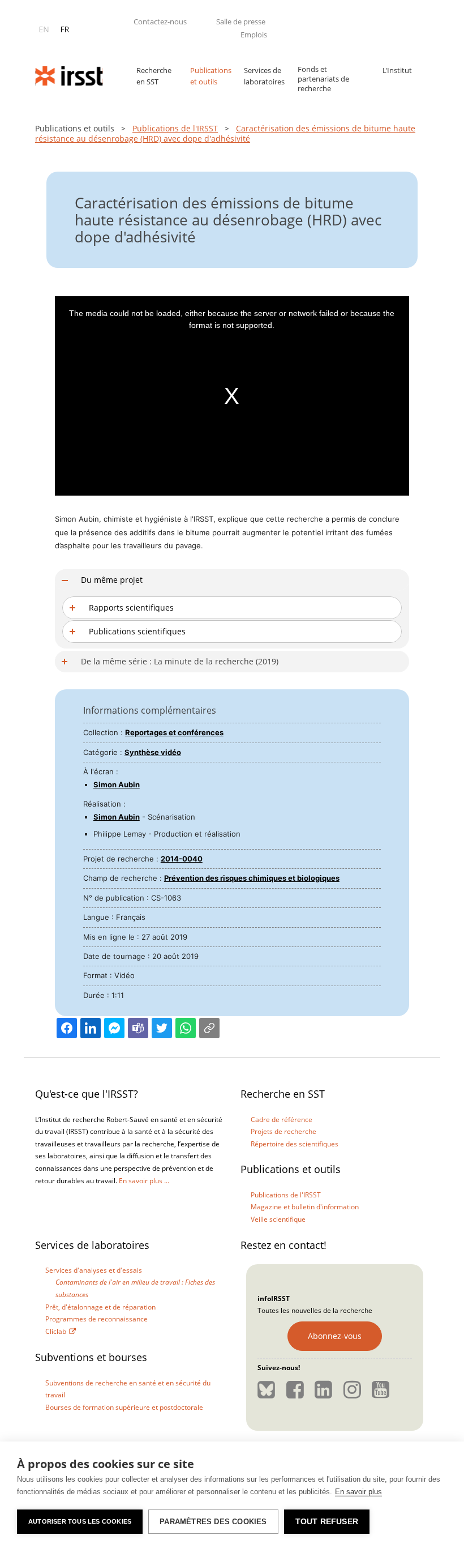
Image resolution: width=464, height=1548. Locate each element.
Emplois (253, 34)
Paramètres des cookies (213, 1521)
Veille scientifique (278, 1219)
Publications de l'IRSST (175, 128)
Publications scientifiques (137, 631)
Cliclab (55, 1331)
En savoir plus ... (144, 1180)
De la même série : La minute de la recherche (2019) (179, 661)
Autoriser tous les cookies (79, 1521)
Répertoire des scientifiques (294, 1144)
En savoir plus (358, 1491)
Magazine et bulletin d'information (305, 1207)
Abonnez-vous (335, 1335)
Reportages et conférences (174, 732)
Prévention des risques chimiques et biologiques (252, 877)
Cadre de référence (281, 1119)
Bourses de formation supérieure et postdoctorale (124, 1407)
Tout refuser (326, 1521)
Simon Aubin (116, 784)
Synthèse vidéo (152, 752)
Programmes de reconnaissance (96, 1319)
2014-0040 (182, 858)
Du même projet (112, 579)
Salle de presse (240, 21)
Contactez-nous (160, 21)
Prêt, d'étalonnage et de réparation (100, 1307)
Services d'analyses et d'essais (93, 1270)
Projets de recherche (283, 1131)
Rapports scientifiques (131, 607)
